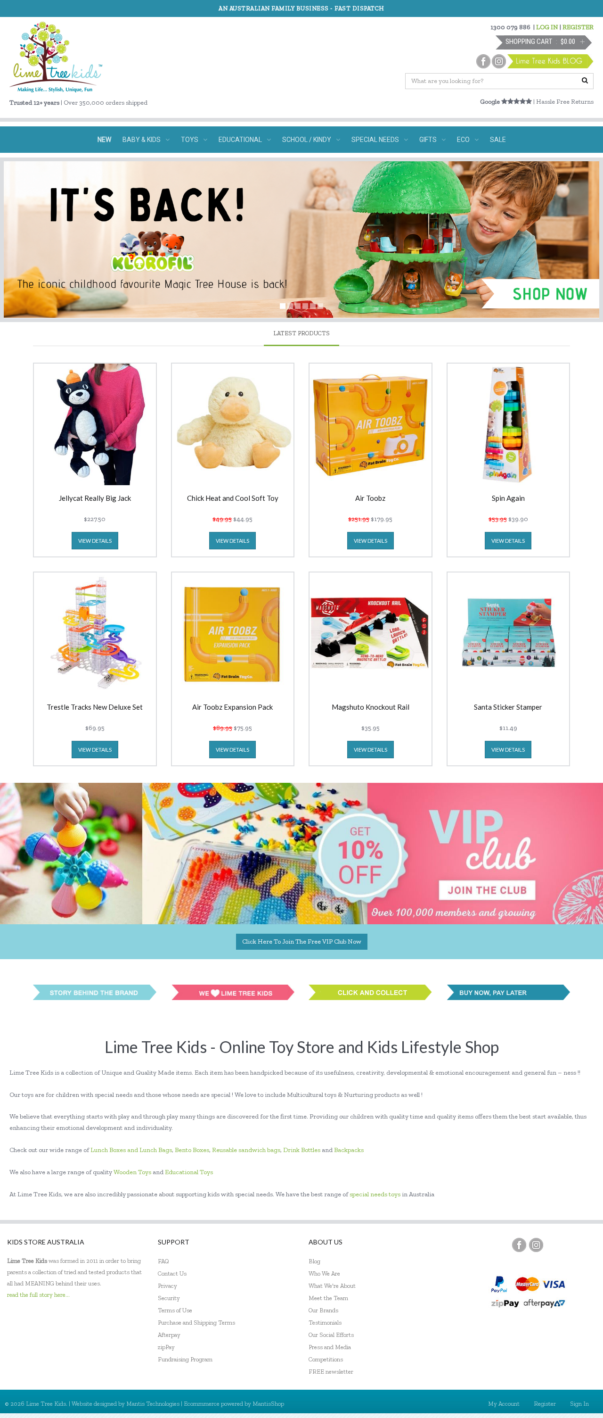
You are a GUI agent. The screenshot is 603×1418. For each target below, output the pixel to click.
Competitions (326, 1359)
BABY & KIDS (141, 139)
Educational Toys (189, 1172)
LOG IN (547, 27)
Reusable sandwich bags (246, 1150)
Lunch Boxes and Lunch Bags (131, 1150)
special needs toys (375, 1194)
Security (169, 1298)
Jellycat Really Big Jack (95, 498)
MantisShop (268, 1403)
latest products (301, 333)
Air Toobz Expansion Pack (232, 707)
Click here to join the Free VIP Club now (301, 941)
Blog (314, 1261)
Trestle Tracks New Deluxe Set (95, 707)
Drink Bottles (301, 1150)
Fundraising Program (185, 1359)
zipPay (166, 1347)
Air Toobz (370, 498)
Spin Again (508, 498)
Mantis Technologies (152, 1403)
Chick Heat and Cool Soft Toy (232, 498)
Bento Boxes (192, 1150)
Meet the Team (328, 1298)
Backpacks (349, 1150)
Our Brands (323, 1310)
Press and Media (330, 1347)
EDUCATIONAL (240, 139)
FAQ (163, 1261)
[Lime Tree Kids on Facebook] (519, 1245)
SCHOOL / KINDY (306, 139)
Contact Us (172, 1273)
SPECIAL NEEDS (375, 139)
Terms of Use (175, 1310)
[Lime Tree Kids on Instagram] (536, 1245)
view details (95, 541)
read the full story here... (38, 1294)
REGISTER (578, 27)
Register (545, 1403)
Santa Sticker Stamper (508, 707)
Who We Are (324, 1273)
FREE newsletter (331, 1371)
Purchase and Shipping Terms (196, 1322)
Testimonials (325, 1322)
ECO (463, 139)
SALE (498, 139)
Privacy (167, 1285)
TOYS (189, 139)
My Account (504, 1403)
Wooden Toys (132, 1172)
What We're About (332, 1285)
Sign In (579, 1403)
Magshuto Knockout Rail (370, 707)
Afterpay (169, 1334)
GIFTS (428, 139)
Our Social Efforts (331, 1334)
